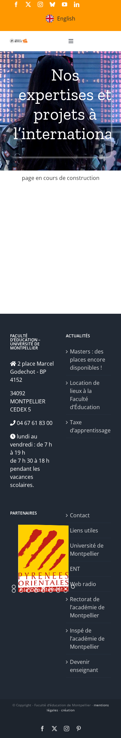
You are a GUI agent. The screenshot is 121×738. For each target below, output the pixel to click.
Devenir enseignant (84, 666)
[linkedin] (76, 4)
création (68, 710)
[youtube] (64, 4)
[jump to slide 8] (66, 587)
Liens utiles (84, 530)
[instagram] (40, 4)
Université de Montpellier (87, 549)
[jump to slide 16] (58, 591)
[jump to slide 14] (43, 591)
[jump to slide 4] (36, 587)
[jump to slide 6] (51, 587)
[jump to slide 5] (43, 587)
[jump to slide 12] (29, 591)
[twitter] (28, 4)
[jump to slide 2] (21, 587)
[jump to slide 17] (66, 591)
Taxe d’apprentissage (89, 426)
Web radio (83, 584)
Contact (80, 515)
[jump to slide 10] (14, 591)
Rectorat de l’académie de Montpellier (87, 607)
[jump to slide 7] (58, 587)
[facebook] (16, 4)
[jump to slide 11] (21, 591)
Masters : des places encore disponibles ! (87, 359)
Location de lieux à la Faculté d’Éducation (85, 395)
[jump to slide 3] (29, 587)
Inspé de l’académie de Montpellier (87, 638)
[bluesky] (52, 4)
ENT (75, 569)
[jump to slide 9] (73, 587)
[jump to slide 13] (36, 591)
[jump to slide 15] (51, 591)
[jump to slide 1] (14, 587)
